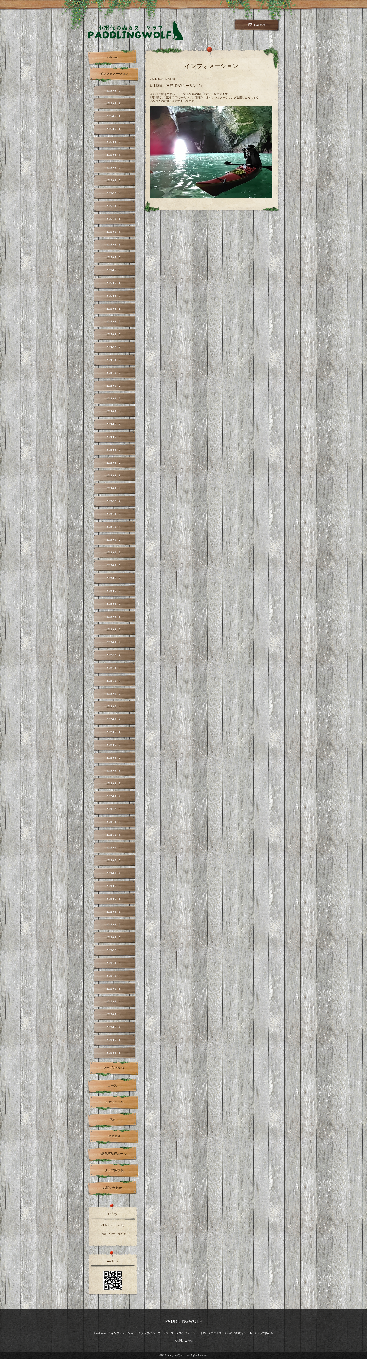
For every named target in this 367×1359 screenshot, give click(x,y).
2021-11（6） (114, 822)
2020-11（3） (114, 963)
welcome (112, 57)
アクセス (114, 1136)
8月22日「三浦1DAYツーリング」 (177, 86)
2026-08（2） (114, 90)
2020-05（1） (114, 1040)
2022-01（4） (114, 796)
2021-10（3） (114, 834)
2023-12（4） (114, 501)
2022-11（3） (114, 668)
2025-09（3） (114, 231)
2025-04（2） (114, 296)
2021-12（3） (114, 809)
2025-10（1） (114, 219)
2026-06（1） (114, 116)
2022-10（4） (114, 680)
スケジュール (114, 1102)
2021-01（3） (114, 937)
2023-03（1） (114, 616)
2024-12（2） (114, 347)
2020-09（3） (114, 988)
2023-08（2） (114, 552)
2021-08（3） (114, 860)
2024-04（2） (114, 449)
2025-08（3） (114, 244)
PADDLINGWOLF (183, 1321)
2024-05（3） (114, 437)
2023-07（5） (114, 565)
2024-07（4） (114, 411)
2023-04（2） (114, 603)
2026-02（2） (114, 167)
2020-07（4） (114, 1014)
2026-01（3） (114, 180)
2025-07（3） (114, 257)
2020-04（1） (114, 1052)
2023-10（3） (114, 526)
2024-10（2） (114, 372)
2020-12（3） (114, 950)
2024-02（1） (114, 475)
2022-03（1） (114, 770)
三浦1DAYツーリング (112, 1234)
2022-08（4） (114, 706)
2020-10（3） (114, 975)
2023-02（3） (114, 629)
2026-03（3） (114, 154)
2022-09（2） (114, 693)
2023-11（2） (114, 514)
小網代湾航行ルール (112, 1153)
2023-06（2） (114, 578)
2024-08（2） (114, 398)
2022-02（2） (114, 783)
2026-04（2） (114, 142)
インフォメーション (114, 73)
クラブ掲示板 (114, 1170)
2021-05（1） (114, 899)
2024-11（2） (114, 360)
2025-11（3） (114, 206)
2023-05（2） (114, 591)
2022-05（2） (114, 745)
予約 (112, 1119)
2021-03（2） (114, 924)
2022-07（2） (114, 719)
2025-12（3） (114, 193)
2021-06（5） (114, 886)
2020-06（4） (114, 1027)
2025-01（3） (114, 334)
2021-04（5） (114, 911)
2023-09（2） (114, 539)
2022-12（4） (114, 655)
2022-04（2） (114, 757)
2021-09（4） (114, 847)
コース (112, 1085)
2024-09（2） (114, 385)
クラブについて (114, 1067)
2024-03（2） (114, 462)
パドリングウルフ (176, 1355)
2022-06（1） (114, 732)
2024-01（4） (114, 488)
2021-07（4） (114, 873)
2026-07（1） (114, 103)
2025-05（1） (114, 283)
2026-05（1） (114, 129)
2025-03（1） (114, 308)
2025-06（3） (114, 270)
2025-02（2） (114, 321)
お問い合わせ (112, 1187)
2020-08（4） (114, 1001)
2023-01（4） (114, 642)
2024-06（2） (114, 424)
